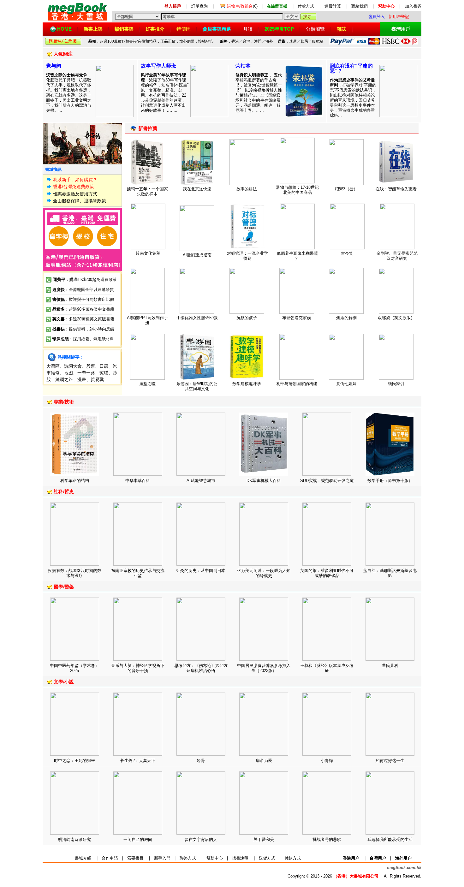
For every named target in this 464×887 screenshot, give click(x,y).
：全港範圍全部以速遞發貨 (83, 289)
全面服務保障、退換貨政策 (79, 200)
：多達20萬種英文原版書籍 (83, 319)
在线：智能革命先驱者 (396, 189)
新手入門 (162, 858)
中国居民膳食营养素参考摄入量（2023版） (263, 668)
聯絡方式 (188, 858)
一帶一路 (86, 372)
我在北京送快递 (197, 189)
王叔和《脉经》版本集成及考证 (327, 668)
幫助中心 (214, 858)
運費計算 (332, 6)
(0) (242, 6)
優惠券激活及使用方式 (75, 193)
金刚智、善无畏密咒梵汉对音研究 (397, 256)
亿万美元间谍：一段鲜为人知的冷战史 (263, 573)
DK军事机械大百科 (264, 480)
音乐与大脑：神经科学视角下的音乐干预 (137, 668)
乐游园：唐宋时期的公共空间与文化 (196, 386)
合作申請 (110, 858)
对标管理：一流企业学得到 (247, 256)
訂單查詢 (199, 6)
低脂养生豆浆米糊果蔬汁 (297, 256)
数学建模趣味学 (246, 383)
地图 (68, 372)
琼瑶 (103, 372)
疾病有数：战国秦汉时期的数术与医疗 (74, 573)
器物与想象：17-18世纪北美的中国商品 (297, 190)
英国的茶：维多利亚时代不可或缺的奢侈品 (327, 573)
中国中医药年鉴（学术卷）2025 (74, 668)
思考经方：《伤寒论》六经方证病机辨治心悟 (201, 668)
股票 (90, 366)
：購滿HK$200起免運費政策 (85, 279)
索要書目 (135, 858)
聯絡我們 (359, 6)
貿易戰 (97, 379)
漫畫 (81, 379)
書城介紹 (83, 858)
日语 (103, 366)
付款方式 (306, 6)
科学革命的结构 (74, 480)
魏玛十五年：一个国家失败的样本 (147, 191)
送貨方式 (267, 858)
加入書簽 (413, 6)
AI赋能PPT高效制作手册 (147, 320)
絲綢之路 (64, 379)
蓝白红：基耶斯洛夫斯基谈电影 (390, 573)
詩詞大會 (73, 366)
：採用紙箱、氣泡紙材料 (91, 338)
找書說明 (240, 858)
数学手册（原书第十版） (390, 480)
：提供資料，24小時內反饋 (89, 329)
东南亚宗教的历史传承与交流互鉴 (137, 573)
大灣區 (53, 366)
